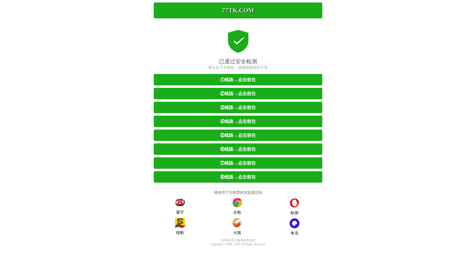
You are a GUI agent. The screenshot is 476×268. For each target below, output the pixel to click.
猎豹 (180, 233)
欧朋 (294, 213)
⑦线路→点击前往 (238, 163)
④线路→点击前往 (238, 121)
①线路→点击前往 (238, 79)
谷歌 (237, 212)
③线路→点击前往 (238, 107)
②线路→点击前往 (238, 93)
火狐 (237, 233)
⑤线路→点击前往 (238, 135)
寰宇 (180, 212)
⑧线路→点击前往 (238, 176)
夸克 (294, 233)
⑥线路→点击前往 (238, 149)
